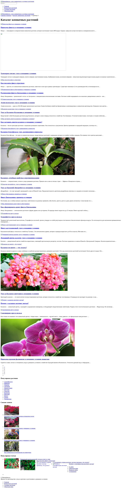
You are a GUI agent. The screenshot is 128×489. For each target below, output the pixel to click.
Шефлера (7, 383)
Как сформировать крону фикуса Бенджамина (18, 207)
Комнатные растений (10, 8)
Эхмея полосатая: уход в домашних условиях (18, 103)
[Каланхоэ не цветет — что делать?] (11, 244)
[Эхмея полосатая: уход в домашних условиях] (15, 99)
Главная (6, 6)
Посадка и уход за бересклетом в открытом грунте (19, 416)
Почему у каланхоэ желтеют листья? (15, 303)
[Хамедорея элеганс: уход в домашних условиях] (33, 70)
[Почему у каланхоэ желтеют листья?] (12, 300)
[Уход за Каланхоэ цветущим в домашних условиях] (34, 290)
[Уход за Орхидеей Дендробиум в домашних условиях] (16, 184)
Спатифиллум (8, 381)
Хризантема (7, 399)
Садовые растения (9, 9)
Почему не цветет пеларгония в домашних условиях (19, 428)
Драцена (6, 385)
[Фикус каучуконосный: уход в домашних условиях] (16, 225)
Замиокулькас (8, 388)
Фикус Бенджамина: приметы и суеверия (16, 197)
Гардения (7, 386)
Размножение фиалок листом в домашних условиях (19, 440)
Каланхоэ (7, 392)
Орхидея (6, 391)
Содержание (72, 471)
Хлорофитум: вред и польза (11, 217)
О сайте (71, 467)
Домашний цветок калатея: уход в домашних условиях (21, 238)
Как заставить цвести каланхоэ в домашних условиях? (21, 122)
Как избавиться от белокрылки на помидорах (17, 452)
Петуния (6, 389)
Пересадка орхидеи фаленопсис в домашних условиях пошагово (25, 359)
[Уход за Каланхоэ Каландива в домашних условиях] (16, 109)
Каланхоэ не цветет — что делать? (14, 248)
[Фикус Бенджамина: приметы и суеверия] (14, 194)
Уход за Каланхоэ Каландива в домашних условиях (20, 112)
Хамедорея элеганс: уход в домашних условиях (18, 73)
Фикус (6, 396)
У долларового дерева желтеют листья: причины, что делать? (71, 462)
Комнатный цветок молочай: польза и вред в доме (35, 459)
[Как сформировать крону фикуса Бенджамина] (15, 204)
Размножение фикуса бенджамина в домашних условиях (22, 93)
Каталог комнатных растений (21, 15)
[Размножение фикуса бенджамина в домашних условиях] (18, 89)
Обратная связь (8, 11)
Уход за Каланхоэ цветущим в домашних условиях (20, 294)
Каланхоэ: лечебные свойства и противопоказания (20, 178)
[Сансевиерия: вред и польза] (10, 310)
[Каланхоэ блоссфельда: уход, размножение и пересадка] (18, 128)
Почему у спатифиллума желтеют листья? (81, 464)
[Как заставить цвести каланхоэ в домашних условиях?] (17, 119)
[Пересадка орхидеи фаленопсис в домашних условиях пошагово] (38, 356)
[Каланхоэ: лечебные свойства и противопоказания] (38, 174)
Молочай (7, 394)
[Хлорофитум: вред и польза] (10, 213)
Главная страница (6, 15)
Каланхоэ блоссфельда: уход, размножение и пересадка (21, 132)
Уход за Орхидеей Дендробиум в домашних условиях (21, 188)
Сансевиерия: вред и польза (11, 313)
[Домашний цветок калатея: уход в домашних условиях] (18, 234)
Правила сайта (73, 470)
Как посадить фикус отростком (12, 83)
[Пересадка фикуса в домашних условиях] (13, 24)
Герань (6, 397)
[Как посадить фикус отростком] (11, 80)
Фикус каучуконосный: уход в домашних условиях (20, 228)
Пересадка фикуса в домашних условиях (16, 27)
